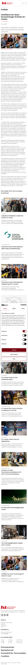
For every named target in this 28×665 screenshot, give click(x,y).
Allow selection (14, 354)
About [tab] (22, 308)
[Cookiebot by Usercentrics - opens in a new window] (20, 305)
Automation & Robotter (5, 27)
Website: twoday (4, 663)
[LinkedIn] (5, 615)
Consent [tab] (5, 308)
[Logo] (7, 3)
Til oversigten (5, 21)
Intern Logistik (20, 27)
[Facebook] (2, 615)
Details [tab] (14, 308)
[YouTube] (7, 615)
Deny (14, 358)
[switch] (24, 335)
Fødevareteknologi (13, 27)
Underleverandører (4, 31)
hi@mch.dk (6, 633)
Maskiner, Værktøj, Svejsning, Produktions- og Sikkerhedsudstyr (12, 29)
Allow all (14, 350)
